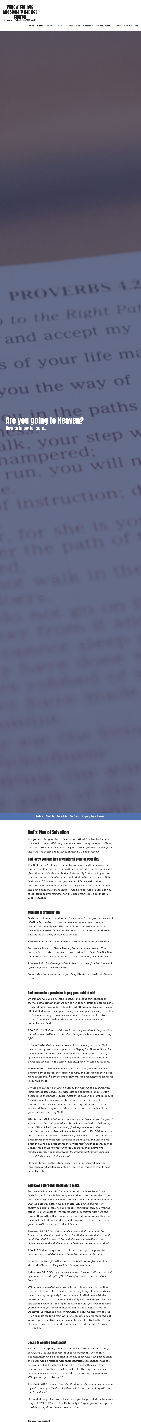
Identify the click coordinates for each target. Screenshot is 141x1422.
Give (136, 25)
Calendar (68, 25)
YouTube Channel (103, 25)
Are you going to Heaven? (93, 816)
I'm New (39, 816)
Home (31, 25)
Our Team (74, 816)
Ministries (88, 25)
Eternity (41, 25)
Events (58, 25)
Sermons (117, 25)
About (50, 25)
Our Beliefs (62, 816)
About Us (50, 816)
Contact (128, 25)
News (77, 25)
